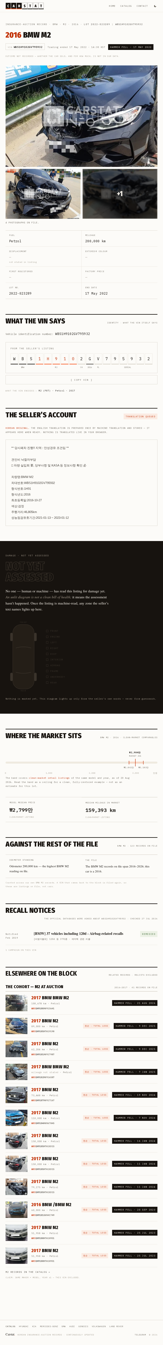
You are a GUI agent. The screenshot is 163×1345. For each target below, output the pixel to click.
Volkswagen (99, 1326)
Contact (142, 5)
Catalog (126, 5)
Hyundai (24, 1326)
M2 (65, 24)
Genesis (83, 1326)
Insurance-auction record (26, 24)
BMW (55, 24)
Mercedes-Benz (49, 1326)
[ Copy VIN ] (81, 379)
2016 (75, 24)
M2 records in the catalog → (28, 1272)
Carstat (10, 1334)
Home (112, 5)
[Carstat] (25, 6)
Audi (72, 1326)
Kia (34, 1326)
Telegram (140, 1334)
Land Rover (116, 1326)
